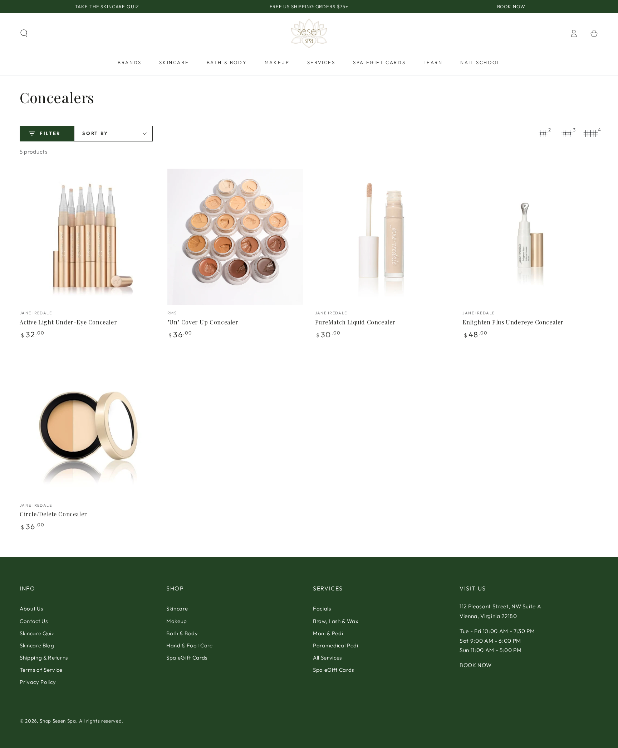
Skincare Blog (37, 645)
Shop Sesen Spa (58, 721)
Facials (322, 608)
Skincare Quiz (37, 633)
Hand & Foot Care (189, 645)
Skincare (177, 608)
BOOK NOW (475, 665)
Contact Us (34, 621)
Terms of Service (41, 669)
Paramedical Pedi (335, 645)
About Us (31, 608)
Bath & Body (182, 633)
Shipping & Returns (44, 657)
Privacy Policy (38, 682)
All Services (327, 657)
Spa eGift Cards (186, 657)
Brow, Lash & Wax (335, 621)
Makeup (176, 621)
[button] (24, 33)
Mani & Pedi (328, 633)
